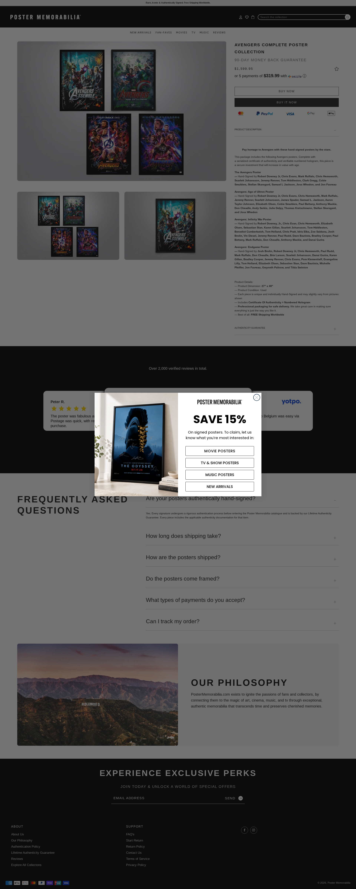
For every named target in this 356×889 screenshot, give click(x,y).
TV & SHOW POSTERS (220, 462)
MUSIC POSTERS (219, 474)
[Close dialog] (256, 397)
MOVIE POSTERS (219, 451)
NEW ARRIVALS (220, 486)
